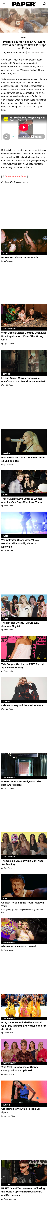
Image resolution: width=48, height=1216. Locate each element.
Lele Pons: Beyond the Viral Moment (22, 705)
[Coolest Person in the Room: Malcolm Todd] (24, 885)
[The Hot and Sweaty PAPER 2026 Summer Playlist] (24, 605)
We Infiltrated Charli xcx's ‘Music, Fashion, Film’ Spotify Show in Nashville (20, 543)
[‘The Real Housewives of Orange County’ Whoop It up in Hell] (24, 1050)
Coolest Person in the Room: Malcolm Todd (23, 904)
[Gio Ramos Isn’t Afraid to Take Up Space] (24, 1092)
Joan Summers (9, 868)
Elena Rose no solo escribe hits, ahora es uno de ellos (23, 459)
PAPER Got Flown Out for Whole (19, 257)
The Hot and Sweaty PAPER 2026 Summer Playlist (20, 625)
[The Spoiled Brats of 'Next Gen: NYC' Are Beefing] (24, 843)
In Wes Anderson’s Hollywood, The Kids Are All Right (21, 783)
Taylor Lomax (9, 344)
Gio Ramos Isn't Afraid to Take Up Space (20, 1111)
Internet (7, 701)
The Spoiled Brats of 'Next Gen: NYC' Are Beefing (22, 863)
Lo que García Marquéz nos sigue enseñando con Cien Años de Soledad (23, 380)
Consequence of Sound (16, 176)
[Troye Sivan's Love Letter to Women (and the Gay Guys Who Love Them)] (24, 481)
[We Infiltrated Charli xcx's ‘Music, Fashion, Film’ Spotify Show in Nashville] (24, 523)
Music (24, 38)
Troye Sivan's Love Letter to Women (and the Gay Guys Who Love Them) (22, 500)
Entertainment (9, 329)
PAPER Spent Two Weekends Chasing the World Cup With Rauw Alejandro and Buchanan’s (23, 1191)
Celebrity (7, 1184)
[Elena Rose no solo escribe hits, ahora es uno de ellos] (24, 440)
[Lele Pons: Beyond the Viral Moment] (24, 688)
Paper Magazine (10, 1199)
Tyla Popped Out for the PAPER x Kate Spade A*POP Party (23, 666)
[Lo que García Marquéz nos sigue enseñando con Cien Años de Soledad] (24, 361)
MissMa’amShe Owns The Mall (18, 946)
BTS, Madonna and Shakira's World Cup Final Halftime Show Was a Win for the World (23, 1026)
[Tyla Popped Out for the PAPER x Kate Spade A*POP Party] (24, 647)
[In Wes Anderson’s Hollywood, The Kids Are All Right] (24, 764)
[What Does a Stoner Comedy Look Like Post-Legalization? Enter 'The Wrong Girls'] (24, 315)
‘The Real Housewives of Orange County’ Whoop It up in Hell (20, 1069)
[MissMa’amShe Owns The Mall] (24, 929)
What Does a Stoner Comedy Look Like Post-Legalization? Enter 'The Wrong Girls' (23, 336)
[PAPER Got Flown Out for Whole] (24, 240)
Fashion (6, 660)
